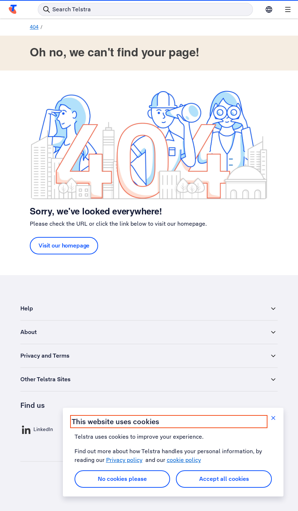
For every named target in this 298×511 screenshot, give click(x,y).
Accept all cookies (224, 479)
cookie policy (184, 460)
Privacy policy (124, 460)
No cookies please (122, 479)
